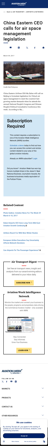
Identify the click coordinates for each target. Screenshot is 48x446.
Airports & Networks (34, 12)
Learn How (23, 350)
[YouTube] (11, 382)
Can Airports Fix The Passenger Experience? (21, 250)
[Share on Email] (11, 48)
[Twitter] (3, 382)
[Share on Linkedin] (19, 48)
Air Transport (18, 12)
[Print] (44, 48)
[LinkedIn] (16, 382)
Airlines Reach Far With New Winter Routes (20, 233)
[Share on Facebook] (35, 48)
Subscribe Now (23, 283)
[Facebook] (7, 382)
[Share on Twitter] (27, 48)
